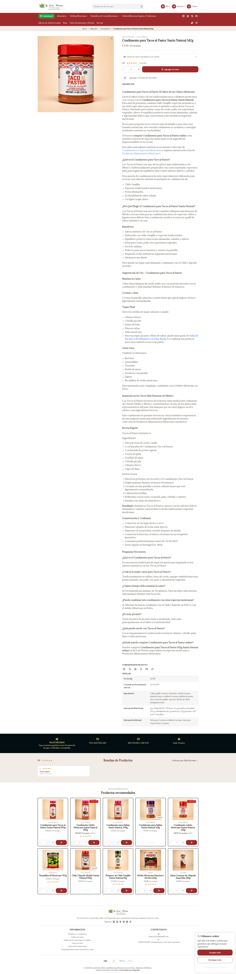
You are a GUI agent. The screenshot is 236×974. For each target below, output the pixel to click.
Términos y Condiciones (77, 934)
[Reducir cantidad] (124, 69)
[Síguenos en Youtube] (196, 16)
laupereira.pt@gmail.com (158, 936)
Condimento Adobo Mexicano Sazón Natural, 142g (183, 827)
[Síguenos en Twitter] (192, 16)
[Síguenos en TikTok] (192, 23)
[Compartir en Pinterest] (141, 669)
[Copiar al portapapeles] (152, 669)
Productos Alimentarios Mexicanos (141, 153)
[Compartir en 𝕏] (130, 669)
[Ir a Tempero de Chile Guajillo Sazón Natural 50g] (118, 860)
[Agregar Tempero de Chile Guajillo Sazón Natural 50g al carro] (126, 890)
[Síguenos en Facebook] (187, 16)
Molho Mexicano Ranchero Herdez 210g (150, 876)
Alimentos (93, 29)
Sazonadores (105, 29)
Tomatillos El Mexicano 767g (53, 875)
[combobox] (118, 6)
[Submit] (142, 6)
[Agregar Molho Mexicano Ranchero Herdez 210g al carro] (158, 890)
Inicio (84, 29)
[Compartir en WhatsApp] (135, 669)
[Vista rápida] (41, 812)
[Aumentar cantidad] (138, 69)
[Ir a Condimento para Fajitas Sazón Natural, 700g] (118, 809)
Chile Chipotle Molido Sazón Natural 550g (85, 876)
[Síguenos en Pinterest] (196, 23)
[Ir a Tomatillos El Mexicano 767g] (53, 860)
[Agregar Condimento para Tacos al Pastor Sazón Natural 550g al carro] (61, 842)
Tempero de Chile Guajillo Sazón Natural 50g (118, 876)
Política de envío (77, 937)
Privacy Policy (77, 943)
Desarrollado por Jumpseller (129, 970)
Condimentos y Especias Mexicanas (141, 150)
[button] (46, 16)
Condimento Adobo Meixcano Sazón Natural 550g (85, 827)
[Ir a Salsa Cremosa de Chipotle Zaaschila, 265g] (183, 860)
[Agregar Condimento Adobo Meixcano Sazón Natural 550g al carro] (93, 842)
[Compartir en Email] (147, 669)
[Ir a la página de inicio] (50, 6)
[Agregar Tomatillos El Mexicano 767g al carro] (61, 890)
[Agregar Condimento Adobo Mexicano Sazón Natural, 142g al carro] (191, 842)
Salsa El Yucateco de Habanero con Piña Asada (161, 337)
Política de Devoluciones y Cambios (77, 940)
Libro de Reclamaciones (77, 946)
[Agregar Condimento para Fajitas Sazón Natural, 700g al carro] (126, 842)
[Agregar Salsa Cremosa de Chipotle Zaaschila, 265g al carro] (191, 890)
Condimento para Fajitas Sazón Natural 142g (150, 826)
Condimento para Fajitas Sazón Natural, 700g (118, 826)
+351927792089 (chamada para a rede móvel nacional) (159, 942)
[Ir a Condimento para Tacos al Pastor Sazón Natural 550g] (53, 809)
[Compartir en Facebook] (124, 669)
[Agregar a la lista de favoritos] (41, 806)
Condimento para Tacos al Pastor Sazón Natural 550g (53, 826)
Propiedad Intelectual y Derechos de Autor (77, 949)
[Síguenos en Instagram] (183, 16)
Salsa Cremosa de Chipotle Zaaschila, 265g (183, 876)
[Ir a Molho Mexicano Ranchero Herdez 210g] (150, 860)
